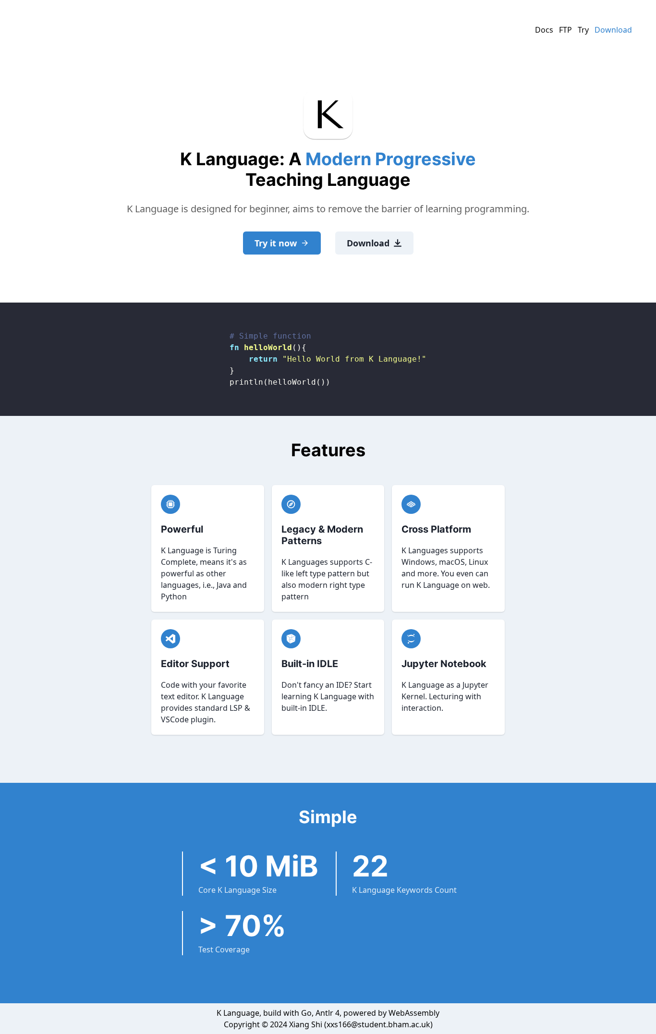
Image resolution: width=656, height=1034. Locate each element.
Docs (544, 29)
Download (613, 29)
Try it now (276, 243)
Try (583, 29)
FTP (565, 29)
